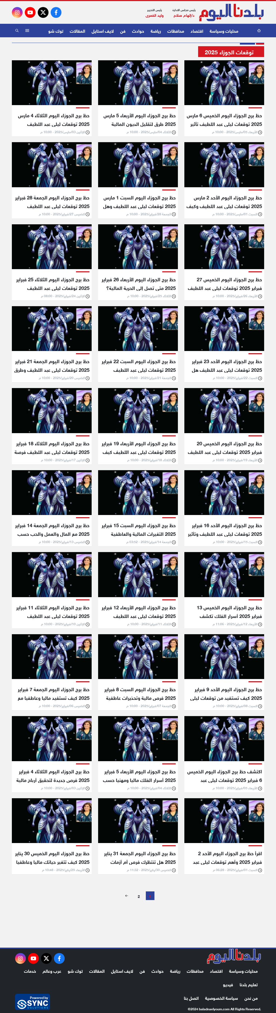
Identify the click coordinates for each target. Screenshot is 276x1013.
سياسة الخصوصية (221, 997)
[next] (127, 895)
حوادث (138, 30)
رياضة (156, 30)
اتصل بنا (191, 997)
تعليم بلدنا (249, 984)
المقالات (77, 30)
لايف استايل (103, 30)
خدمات (30, 970)
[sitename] (234, 956)
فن (123, 30)
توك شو (55, 30)
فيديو (228, 984)
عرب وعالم (52, 970)
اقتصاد (197, 30)
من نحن (251, 997)
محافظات (175, 30)
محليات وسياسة (224, 30)
